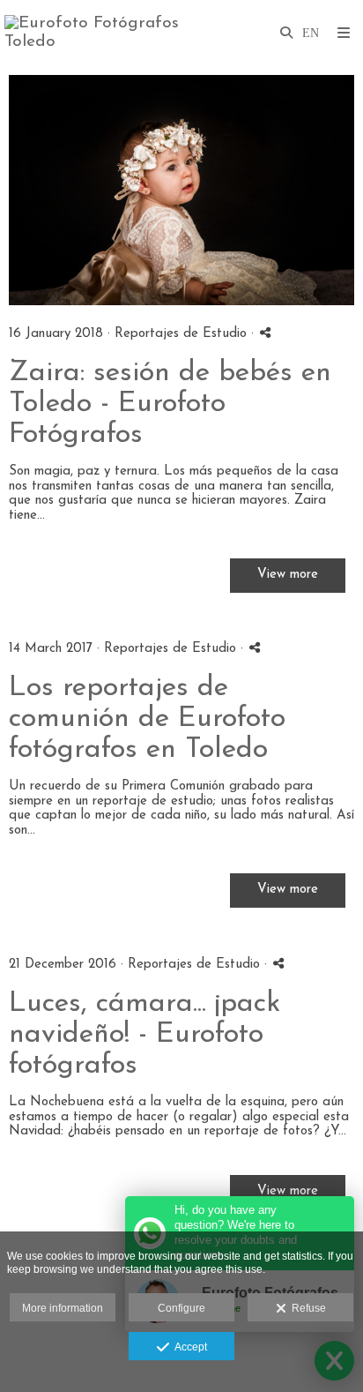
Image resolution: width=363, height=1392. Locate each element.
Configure (181, 1308)
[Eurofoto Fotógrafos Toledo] (93, 33)
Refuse (306, 1308)
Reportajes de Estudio (183, 334)
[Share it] (265, 332)
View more (287, 574)
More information (62, 1308)
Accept (188, 1347)
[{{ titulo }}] (181, 190)
